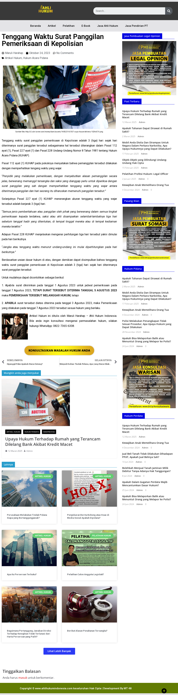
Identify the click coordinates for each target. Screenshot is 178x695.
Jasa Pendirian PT (136, 25)
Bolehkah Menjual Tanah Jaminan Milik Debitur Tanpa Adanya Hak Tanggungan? (146, 469)
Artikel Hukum (13, 58)
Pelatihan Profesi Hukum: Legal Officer (145, 173)
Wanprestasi (49, 432)
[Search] (168, 11)
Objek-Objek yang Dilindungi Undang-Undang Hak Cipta (144, 161)
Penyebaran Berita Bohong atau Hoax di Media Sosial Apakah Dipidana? (88, 516)
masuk (22, 678)
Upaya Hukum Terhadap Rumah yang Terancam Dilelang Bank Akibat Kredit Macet (52, 441)
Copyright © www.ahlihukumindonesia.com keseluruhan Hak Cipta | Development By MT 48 (76, 688)
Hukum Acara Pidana (35, 58)
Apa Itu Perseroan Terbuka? (22, 574)
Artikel (52, 25)
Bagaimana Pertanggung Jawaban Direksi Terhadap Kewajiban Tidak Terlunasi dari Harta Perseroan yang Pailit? (29, 633)
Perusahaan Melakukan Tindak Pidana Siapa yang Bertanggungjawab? (27, 516)
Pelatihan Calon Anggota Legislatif (85, 574)
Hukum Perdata (32, 432)
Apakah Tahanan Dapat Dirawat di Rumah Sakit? (147, 130)
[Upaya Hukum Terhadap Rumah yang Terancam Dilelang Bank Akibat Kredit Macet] (59, 402)
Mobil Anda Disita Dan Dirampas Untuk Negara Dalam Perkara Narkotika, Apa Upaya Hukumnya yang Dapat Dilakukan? (146, 145)
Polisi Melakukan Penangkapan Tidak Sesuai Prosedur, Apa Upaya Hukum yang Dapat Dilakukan (146, 324)
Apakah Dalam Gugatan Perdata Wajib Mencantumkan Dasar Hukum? (144, 483)
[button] (59, 651)
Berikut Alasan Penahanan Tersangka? (87, 630)
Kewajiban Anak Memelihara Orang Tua (145, 185)
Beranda (35, 25)
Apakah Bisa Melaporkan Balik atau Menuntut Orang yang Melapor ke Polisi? (146, 340)
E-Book (86, 25)
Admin (29, 450)
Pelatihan (69, 25)
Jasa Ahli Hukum (107, 25)
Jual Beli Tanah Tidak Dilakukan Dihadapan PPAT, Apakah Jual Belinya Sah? (147, 455)
